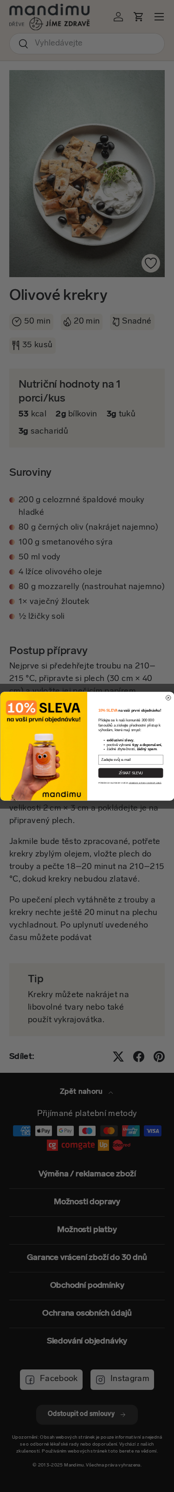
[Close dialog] (168, 697)
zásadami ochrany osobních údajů (145, 782)
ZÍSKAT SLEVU (130, 772)
